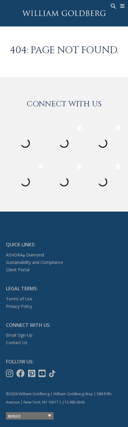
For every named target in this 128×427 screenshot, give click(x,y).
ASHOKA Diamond (25, 255)
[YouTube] (42, 373)
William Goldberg (64, 13)
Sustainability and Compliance (34, 262)
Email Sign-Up (19, 335)
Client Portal (17, 269)
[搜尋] (113, 5)
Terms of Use (19, 299)
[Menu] (122, 5)
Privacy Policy (19, 306)
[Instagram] (10, 373)
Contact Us (16, 342)
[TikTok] (53, 373)
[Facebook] (21, 373)
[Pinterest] (32, 373)
